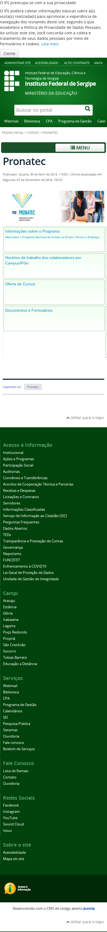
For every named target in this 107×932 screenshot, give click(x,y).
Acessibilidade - (47, 63)
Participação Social (18, 465)
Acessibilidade (14, 852)
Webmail (11, 121)
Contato (9, 777)
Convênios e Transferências (25, 478)
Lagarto (9, 626)
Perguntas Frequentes (21, 522)
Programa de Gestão (75, 121)
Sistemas (10, 730)
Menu (82, 147)
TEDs (7, 534)
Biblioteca (32, 121)
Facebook (11, 805)
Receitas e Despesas (19, 490)
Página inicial (13, 133)
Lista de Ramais (15, 771)
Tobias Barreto (15, 657)
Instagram (11, 811)
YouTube (10, 818)
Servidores (11, 503)
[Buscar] (88, 110)
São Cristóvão (14, 645)
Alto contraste (77, 63)
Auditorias (11, 471)
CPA (49, 121)
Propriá (9, 638)
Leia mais (50, 43)
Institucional (13, 452)
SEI (5, 717)
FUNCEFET (11, 560)
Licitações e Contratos (21, 497)
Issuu (7, 830)
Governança (13, 547)
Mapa (98, 63)
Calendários (12, 711)
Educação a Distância (20, 664)
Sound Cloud (13, 824)
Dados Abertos (15, 528)
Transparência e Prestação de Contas (33, 541)
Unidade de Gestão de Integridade (31, 579)
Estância (9, 607)
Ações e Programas (18, 459)
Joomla (89, 908)
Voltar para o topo (87, 417)
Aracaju (9, 600)
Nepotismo (12, 553)
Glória (8, 613)
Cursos (33, 133)
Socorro (9, 651)
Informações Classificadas (24, 509)
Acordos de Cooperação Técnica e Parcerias (38, 484)
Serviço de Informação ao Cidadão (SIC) (35, 516)
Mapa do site (13, 858)
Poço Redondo (15, 632)
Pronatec (33, 387)
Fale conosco (13, 742)
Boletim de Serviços (19, 749)
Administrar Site (17, 63)
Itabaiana (10, 619)
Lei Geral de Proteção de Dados (28, 572)
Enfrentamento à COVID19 (24, 566)
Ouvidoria (11, 736)
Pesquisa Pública (16, 723)
